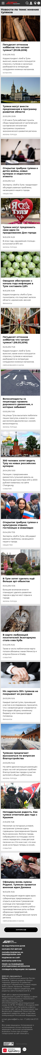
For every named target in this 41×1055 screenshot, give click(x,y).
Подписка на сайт (11, 958)
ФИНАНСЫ (7, 303)
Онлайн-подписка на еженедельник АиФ (12, 953)
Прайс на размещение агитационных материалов (16, 965)
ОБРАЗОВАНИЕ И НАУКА (13, 365)
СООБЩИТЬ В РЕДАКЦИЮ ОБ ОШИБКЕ (19, 969)
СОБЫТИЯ (7, 489)
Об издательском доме (13, 946)
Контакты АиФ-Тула (11, 961)
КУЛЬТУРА (7, 73)
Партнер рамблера (21, 1044)
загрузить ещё (21, 930)
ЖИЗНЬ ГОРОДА (10, 134)
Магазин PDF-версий (12, 949)
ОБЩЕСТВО (8, 193)
